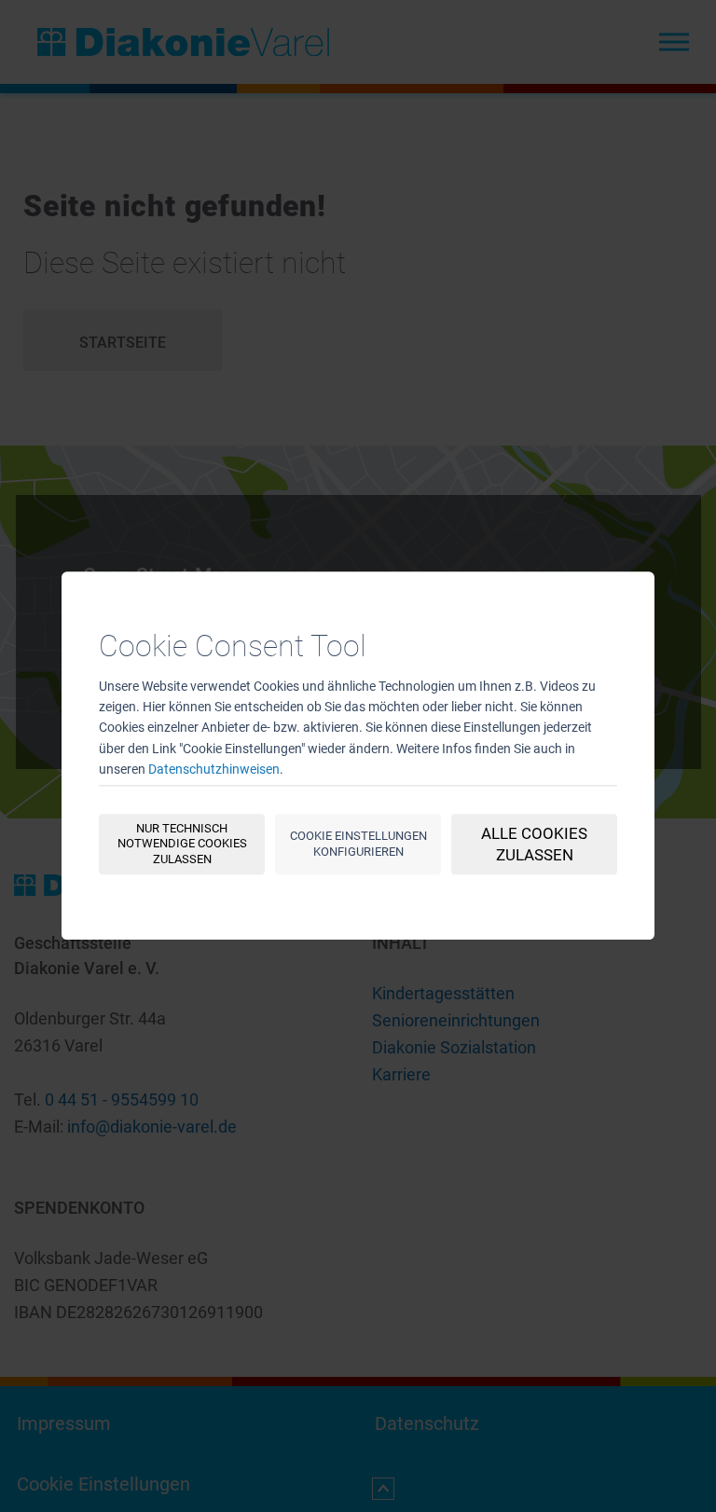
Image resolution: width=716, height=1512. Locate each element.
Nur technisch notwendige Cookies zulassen (182, 844)
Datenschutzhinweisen (214, 770)
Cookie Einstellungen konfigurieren (358, 844)
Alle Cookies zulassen (534, 844)
